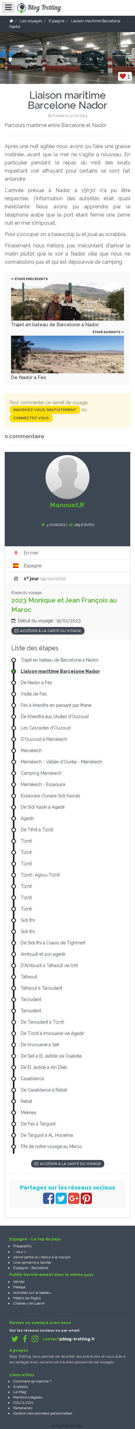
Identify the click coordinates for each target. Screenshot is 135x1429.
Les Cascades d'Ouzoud (46, 727)
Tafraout (29, 976)
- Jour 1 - (20, 1252)
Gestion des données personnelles (42, 1413)
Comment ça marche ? (32, 1381)
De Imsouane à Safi (40, 1044)
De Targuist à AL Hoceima (47, 1135)
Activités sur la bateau (32, 1292)
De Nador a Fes (28, 377)
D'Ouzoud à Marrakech (44, 739)
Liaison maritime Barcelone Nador (60, 671)
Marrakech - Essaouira (43, 784)
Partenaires (22, 1408)
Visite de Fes (34, 693)
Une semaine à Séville (32, 1262)
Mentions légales (27, 1397)
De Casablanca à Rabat (44, 1089)
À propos (20, 1386)
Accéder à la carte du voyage (50, 631)
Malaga (19, 1287)
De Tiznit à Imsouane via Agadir (52, 1033)
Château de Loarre (29, 1303)
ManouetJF (67, 505)
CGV (30, 1402)
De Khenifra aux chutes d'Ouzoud (55, 716)
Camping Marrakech (41, 773)
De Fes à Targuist (38, 1123)
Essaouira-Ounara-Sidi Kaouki (50, 795)
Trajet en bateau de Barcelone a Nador (55, 324)
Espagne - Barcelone (30, 1268)
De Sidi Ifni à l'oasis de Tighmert (53, 942)
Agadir (27, 818)
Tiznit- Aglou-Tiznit (40, 874)
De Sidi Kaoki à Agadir (43, 807)
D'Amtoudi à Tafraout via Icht (49, 965)
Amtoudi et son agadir (43, 954)
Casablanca (32, 1078)
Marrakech (31, 750)
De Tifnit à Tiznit (37, 829)
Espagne (32, 565)
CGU (17, 1402)
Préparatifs (22, 1246)
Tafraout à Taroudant (41, 988)
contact (69, 1339)
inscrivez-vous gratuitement (45, 410)
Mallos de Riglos (27, 1298)
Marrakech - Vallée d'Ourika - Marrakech (61, 761)
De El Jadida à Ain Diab (44, 1067)
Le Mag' (20, 1392)
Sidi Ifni (28, 920)
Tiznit (26, 841)
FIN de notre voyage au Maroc (51, 1146)
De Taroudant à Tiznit (42, 1022)
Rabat (26, 1101)
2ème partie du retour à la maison (42, 1257)
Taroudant (31, 999)
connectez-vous (31, 418)
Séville (18, 1281)
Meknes (28, 1112)
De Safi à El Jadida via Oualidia (51, 1055)
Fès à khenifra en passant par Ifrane (56, 705)
